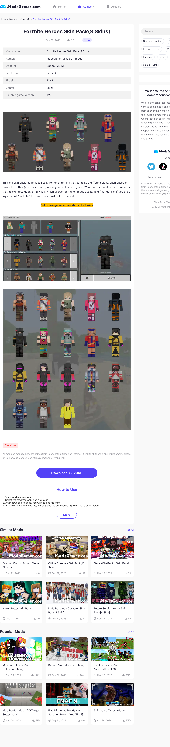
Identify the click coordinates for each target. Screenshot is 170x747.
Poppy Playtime (151, 49)
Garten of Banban (152, 41)
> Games (12, 19)
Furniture (148, 57)
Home (3, 19)
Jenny (162, 57)
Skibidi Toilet (150, 64)
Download (66, 473)
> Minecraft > (25, 19)
